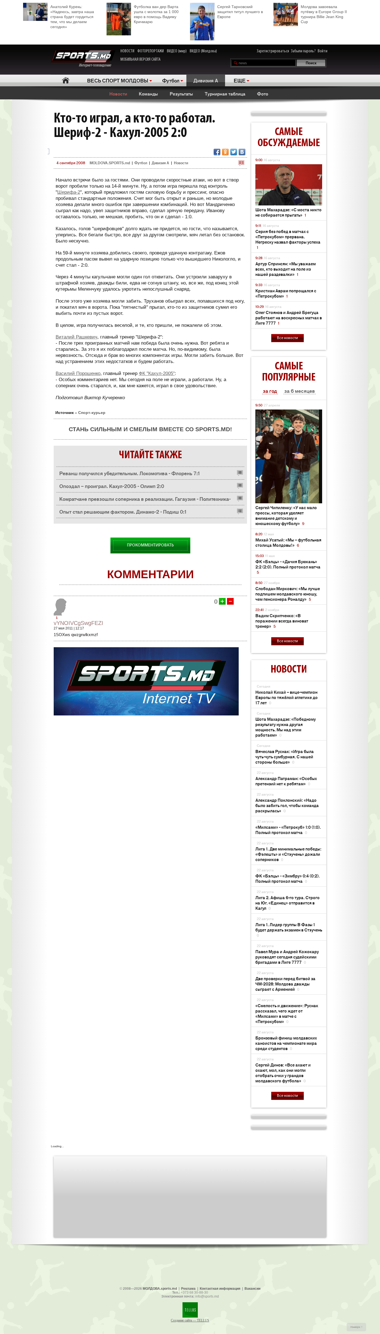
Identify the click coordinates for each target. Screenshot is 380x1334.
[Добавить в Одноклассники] (225, 152)
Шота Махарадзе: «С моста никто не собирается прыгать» (288, 212)
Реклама (188, 1289)
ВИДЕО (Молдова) (203, 51)
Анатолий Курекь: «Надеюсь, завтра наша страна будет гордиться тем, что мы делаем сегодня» (72, 16)
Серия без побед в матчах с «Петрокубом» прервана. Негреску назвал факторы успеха (287, 239)
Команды (148, 93)
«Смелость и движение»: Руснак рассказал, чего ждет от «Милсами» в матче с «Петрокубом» (286, 1013)
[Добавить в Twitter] (233, 152)
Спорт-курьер (91, 412)
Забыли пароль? (303, 51)
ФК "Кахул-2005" (157, 373)
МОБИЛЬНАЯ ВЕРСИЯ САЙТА (140, 59)
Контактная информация (220, 1289)
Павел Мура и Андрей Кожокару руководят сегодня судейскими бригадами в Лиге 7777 (287, 957)
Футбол (170, 80)
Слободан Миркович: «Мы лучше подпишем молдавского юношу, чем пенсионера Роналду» (287, 594)
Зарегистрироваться (273, 51)
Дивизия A (205, 80)
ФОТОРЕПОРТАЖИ (150, 51)
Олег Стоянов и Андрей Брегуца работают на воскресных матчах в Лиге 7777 (288, 317)
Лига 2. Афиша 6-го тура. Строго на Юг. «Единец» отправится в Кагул (287, 903)
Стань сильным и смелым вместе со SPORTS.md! (150, 429)
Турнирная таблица (225, 93)
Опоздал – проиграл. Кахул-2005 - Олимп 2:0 (111, 485)
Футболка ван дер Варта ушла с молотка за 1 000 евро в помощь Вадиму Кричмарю (156, 14)
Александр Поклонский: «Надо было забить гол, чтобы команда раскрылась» (287, 805)
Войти (322, 51)
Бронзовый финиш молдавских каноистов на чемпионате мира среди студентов (286, 1043)
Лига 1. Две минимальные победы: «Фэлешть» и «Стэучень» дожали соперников (288, 854)
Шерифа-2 (68, 192)
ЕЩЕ (240, 80)
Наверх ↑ (356, 1326)
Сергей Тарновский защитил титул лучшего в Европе (240, 11)
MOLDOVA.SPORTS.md (110, 162)
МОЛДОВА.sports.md (160, 1289)
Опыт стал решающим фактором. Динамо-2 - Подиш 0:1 (123, 511)
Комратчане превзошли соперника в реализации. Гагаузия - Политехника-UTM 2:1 (145, 500)
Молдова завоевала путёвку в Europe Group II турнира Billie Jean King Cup (324, 14)
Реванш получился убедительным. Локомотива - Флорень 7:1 (129, 473)
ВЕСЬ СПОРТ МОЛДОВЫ (117, 80)
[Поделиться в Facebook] (217, 152)
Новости (118, 93)
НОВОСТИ (127, 51)
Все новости (287, 338)
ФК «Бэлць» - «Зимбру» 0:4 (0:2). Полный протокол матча (287, 878)
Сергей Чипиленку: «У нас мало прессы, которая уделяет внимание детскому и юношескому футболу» (286, 515)
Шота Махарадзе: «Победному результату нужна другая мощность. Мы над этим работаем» (285, 726)
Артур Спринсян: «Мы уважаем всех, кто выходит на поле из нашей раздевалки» (285, 269)
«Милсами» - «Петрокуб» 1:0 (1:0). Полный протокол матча (288, 829)
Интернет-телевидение (97, 65)
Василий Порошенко (78, 373)
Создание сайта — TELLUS (190, 1320)
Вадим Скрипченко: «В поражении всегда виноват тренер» (281, 621)
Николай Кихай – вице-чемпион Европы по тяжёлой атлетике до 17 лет (286, 697)
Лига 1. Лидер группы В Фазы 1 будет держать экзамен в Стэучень (288, 930)
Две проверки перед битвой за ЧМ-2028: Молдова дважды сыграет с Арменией (285, 984)
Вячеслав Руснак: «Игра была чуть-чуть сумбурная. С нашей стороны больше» (284, 756)
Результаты (181, 93)
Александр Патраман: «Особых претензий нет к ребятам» (286, 781)
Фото (262, 93)
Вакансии (252, 1289)
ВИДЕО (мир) (177, 51)
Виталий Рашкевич (76, 337)
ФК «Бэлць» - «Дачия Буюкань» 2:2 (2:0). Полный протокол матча (287, 567)
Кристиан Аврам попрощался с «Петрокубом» (285, 293)
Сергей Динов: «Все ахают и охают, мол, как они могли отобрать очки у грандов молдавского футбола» (283, 1072)
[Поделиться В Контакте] (242, 152)
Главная (65, 80)
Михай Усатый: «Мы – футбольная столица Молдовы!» (288, 542)
